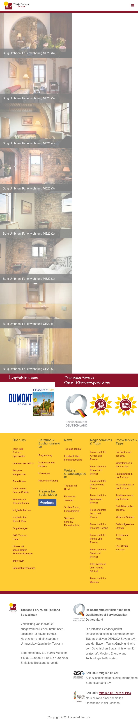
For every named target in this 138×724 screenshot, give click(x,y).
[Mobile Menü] (132, 5)
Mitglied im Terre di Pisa (115, 693)
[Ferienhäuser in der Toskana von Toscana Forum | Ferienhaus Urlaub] (17, 5)
